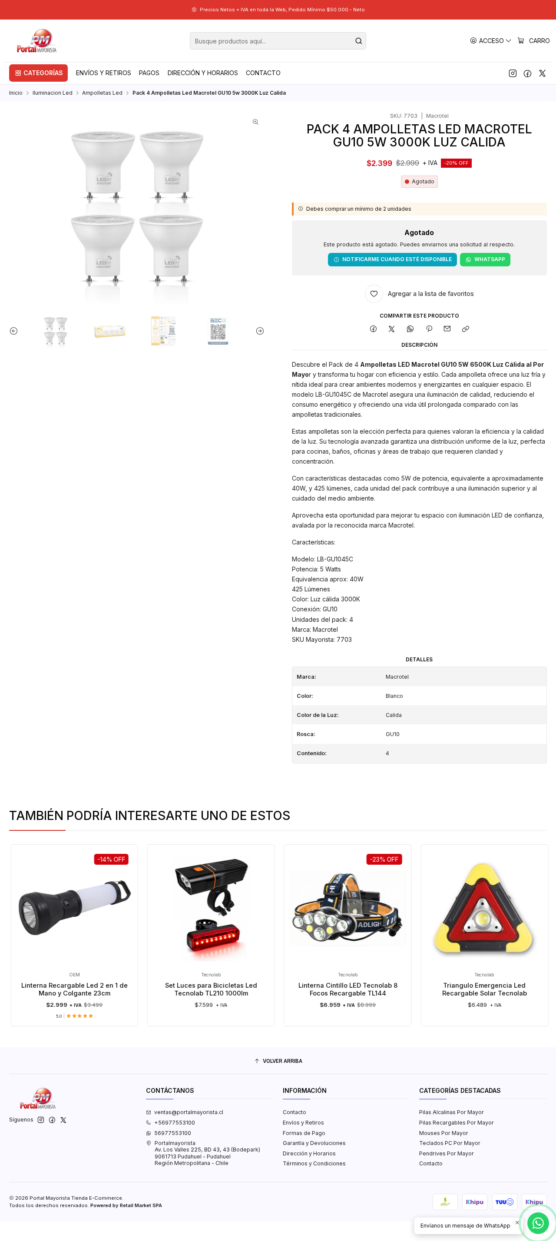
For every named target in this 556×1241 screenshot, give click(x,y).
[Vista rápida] (138, 915)
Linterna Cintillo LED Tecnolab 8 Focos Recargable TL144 (324, 989)
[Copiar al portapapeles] (466, 329)
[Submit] (358, 41)
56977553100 (172, 1133)
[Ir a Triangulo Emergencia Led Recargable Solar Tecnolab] (461, 908)
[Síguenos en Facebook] (527, 73)
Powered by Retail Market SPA (126, 1205)
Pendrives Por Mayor (446, 1153)
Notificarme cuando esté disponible (397, 259)
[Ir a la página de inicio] (37, 41)
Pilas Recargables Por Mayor (456, 1122)
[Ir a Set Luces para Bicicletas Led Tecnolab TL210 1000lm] (188, 908)
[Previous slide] (15, 331)
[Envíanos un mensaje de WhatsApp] (538, 1223)
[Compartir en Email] (447, 329)
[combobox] (278, 41)
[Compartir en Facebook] (373, 329)
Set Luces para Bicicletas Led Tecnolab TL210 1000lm (188, 989)
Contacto (294, 1112)
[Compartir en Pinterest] (428, 329)
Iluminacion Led (53, 93)
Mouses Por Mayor (443, 1133)
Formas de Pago (304, 1133)
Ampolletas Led (102, 93)
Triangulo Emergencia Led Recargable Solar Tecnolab (461, 989)
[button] (38, 73)
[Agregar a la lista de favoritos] (138, 896)
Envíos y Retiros (303, 1122)
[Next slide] (258, 331)
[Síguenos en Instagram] (512, 73)
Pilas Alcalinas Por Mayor (451, 1112)
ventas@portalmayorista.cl (188, 1112)
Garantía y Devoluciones (314, 1143)
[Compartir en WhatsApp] (410, 329)
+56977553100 (174, 1122)
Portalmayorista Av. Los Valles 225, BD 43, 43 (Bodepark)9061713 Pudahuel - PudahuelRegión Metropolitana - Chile (207, 1153)
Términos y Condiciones (314, 1163)
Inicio (16, 93)
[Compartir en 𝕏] (391, 329)
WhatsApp (489, 259)
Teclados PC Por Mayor (449, 1143)
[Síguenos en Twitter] (542, 73)
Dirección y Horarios (309, 1153)
